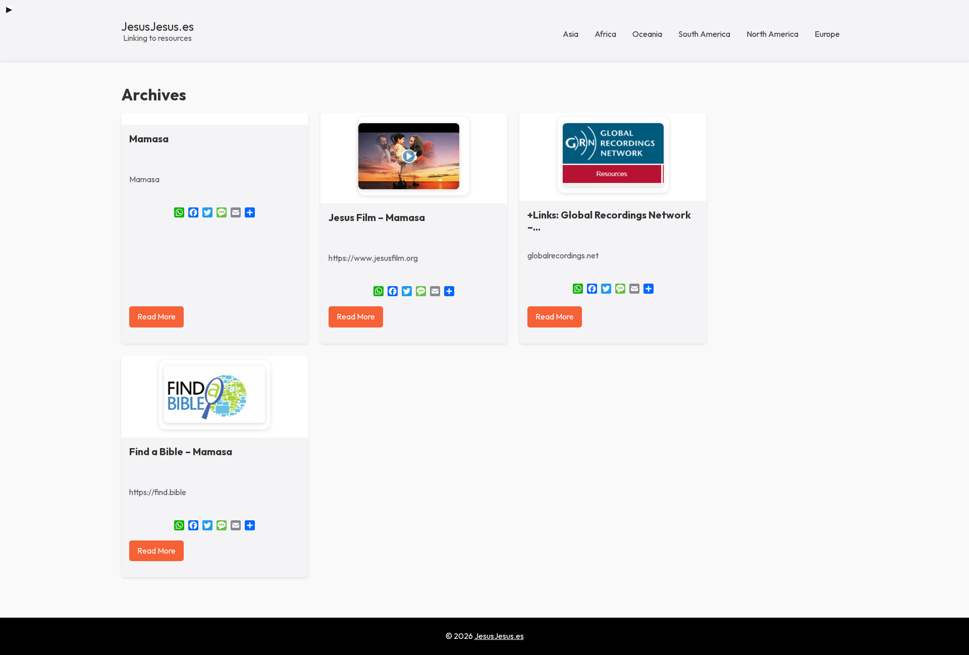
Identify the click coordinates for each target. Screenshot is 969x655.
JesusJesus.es (157, 26)
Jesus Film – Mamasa (377, 217)
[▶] (413, 156)
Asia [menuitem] (570, 34)
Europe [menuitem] (827, 34)
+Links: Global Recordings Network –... (609, 220)
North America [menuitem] (772, 34)
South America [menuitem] (704, 34)
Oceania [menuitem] (647, 34)
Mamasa (149, 138)
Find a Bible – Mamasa (180, 451)
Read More (156, 316)
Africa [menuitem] (605, 34)
